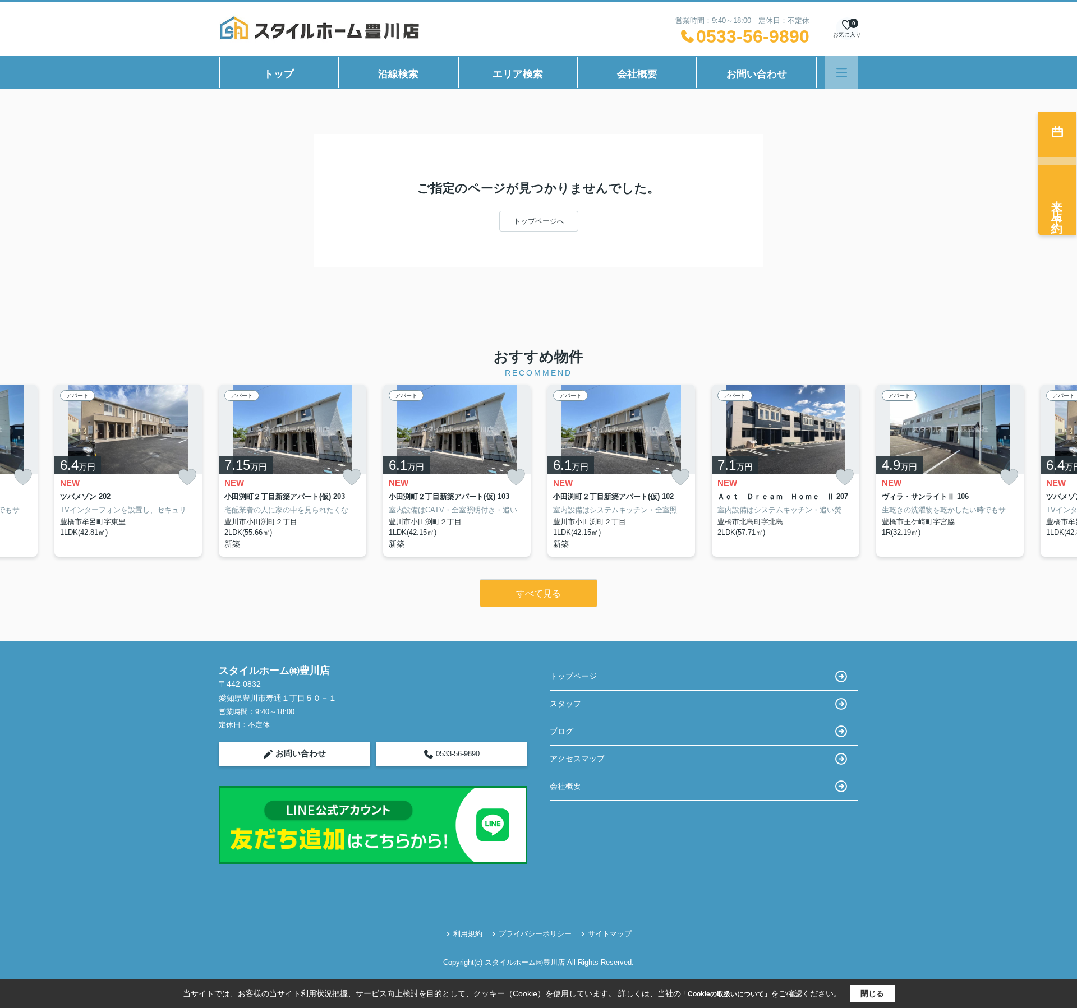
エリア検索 (518, 74)
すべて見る (538, 593)
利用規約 (467, 934)
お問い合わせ (756, 74)
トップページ (573, 676)
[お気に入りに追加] (23, 477)
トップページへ (538, 221)
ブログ (561, 731)
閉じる (872, 993)
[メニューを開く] (842, 73)
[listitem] (292, 471)
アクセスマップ (577, 758)
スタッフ (565, 703)
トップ (279, 74)
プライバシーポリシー (535, 934)
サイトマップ (610, 934)
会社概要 (637, 74)
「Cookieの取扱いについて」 (726, 994)
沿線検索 (398, 74)
